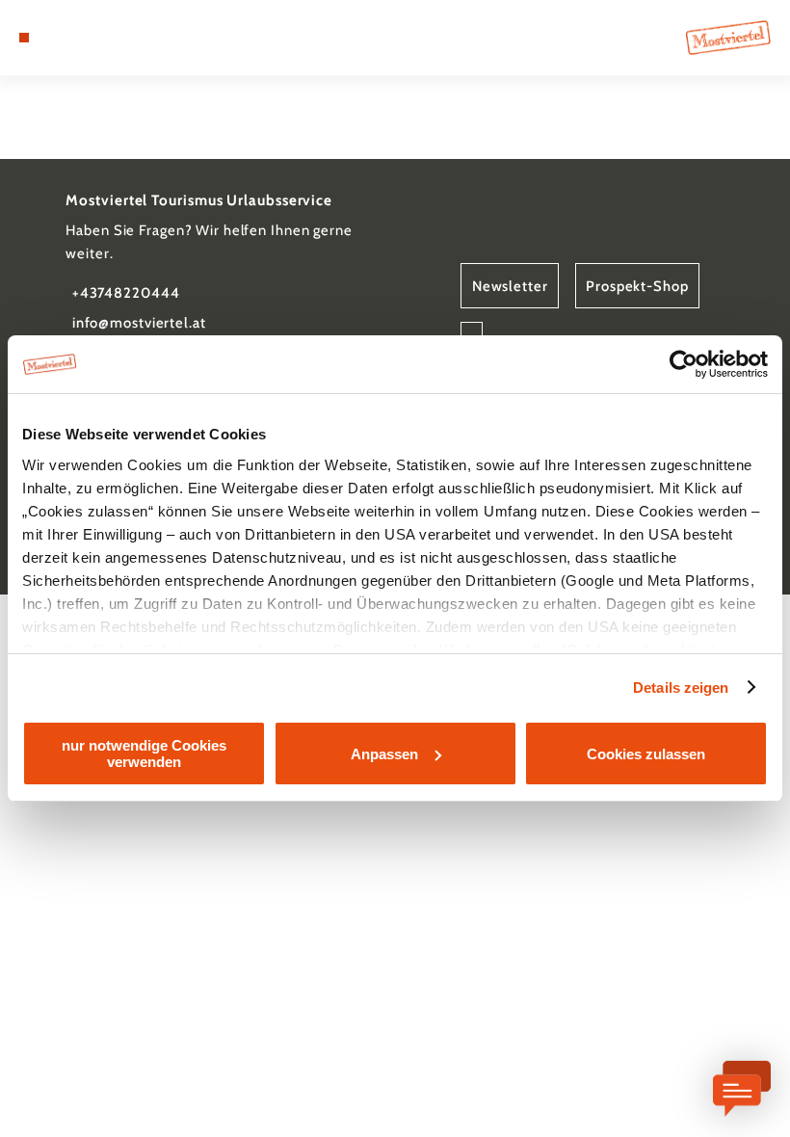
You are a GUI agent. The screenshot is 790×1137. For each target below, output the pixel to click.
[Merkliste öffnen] (79, 37)
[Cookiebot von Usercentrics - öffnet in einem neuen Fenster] (683, 364)
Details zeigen (680, 687)
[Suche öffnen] (97, 37)
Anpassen (384, 754)
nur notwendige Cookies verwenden (144, 753)
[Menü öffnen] (24, 37)
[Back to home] (728, 37)
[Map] (60, 37)
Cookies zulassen (646, 754)
